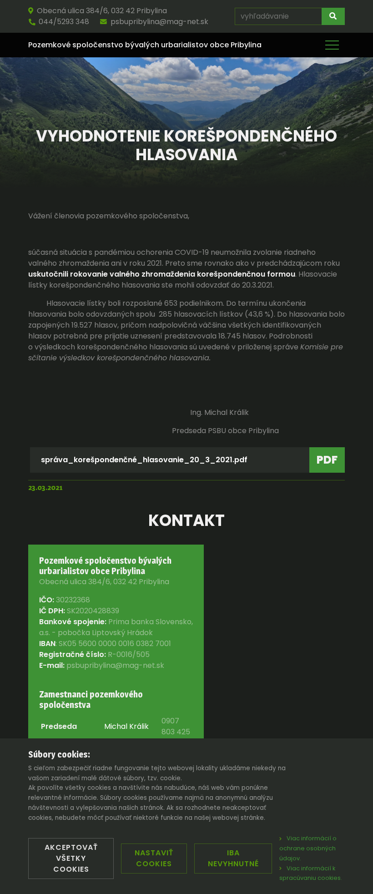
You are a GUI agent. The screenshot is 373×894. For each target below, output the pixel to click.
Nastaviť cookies (154, 858)
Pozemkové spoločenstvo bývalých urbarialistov (145, 45)
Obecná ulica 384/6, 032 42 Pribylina (102, 10)
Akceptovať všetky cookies (71, 858)
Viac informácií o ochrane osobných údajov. (308, 848)
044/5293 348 (64, 21)
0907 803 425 (175, 726)
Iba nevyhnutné (233, 858)
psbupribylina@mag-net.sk (159, 21)
